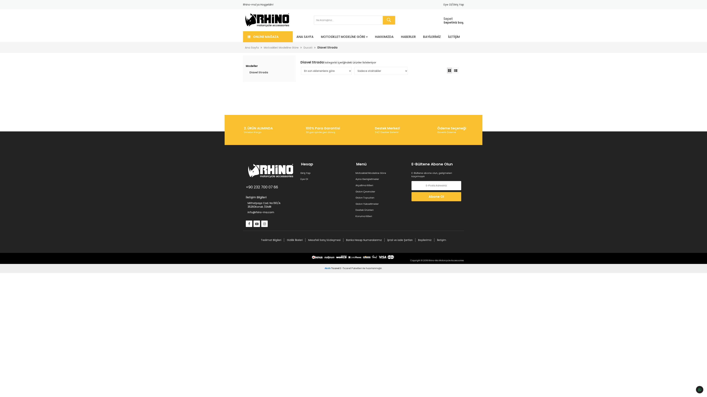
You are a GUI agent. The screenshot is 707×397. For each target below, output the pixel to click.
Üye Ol (304, 179)
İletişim (454, 37)
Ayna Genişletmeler (367, 179)
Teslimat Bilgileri (271, 240)
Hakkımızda (384, 37)
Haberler (408, 37)
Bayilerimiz (432, 37)
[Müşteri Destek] (699, 389)
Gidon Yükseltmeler (367, 204)
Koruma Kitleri (364, 216)
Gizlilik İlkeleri (295, 240)
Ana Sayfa (305, 37)
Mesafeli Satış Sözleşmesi (324, 240)
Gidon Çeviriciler (365, 191)
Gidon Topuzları (365, 197)
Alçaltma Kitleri (364, 185)
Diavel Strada (258, 72)
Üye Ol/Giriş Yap (453, 4)
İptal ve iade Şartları (400, 240)
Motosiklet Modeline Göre (343, 37)
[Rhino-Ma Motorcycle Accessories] (267, 20)
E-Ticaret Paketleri (351, 268)
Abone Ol (436, 196)
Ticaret (332, 268)
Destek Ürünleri (365, 210)
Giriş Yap (306, 173)
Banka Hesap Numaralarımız (364, 240)
